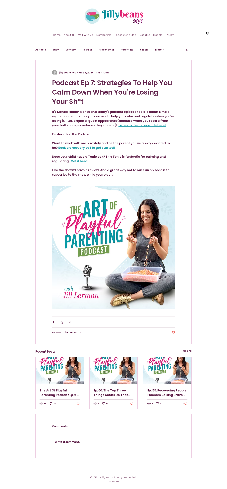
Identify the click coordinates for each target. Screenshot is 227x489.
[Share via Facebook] (53, 322)
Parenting (127, 49)
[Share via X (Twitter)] (61, 322)
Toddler (87, 49)
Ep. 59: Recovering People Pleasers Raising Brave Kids (166, 392)
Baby (56, 49)
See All (187, 351)
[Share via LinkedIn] (69, 322)
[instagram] (207, 33)
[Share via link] (78, 322)
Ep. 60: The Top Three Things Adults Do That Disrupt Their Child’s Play (113, 392)
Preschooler (106, 49)
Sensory (70, 49)
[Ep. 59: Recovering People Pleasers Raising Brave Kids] (167, 370)
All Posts (40, 49)
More (158, 49)
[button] (187, 50)
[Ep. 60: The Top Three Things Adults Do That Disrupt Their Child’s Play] (114, 370)
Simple (144, 49)
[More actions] (173, 73)
